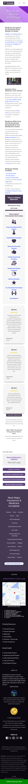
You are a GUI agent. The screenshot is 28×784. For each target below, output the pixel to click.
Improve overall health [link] (12, 177)
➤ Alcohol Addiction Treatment (12, 611)
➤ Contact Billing (6, 636)
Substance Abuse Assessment (14, 479)
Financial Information (18, 749)
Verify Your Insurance (14, 563)
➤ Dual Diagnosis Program (9, 663)
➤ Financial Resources (8, 629)
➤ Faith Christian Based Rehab (10, 658)
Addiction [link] (7, 34)
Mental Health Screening (14, 484)
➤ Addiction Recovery (10, 610)
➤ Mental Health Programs (9, 653)
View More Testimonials (14, 415)
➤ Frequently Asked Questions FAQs (14, 616)
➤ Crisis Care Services (8, 660)
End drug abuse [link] (10, 175)
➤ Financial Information (8, 631)
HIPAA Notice (5, 747)
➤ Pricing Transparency (8, 642)
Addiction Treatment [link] (11, 191)
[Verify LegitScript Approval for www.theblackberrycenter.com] (14, 696)
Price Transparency (7, 749)
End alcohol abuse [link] (11, 173)
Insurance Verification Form (14, 474)
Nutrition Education (13, 279)
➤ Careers (7, 617)
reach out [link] (9, 163)
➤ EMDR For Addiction (10, 614)
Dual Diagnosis (14, 298)
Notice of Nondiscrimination (17, 747)
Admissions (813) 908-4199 (14, 207)
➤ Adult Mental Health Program (10, 655)
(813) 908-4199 (14, 462)
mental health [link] (16, 34)
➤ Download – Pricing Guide (10, 639)
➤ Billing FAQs (6, 634)
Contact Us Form (14, 469)
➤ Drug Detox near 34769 (11, 613)
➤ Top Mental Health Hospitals (12, 615)
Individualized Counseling (14, 238)
